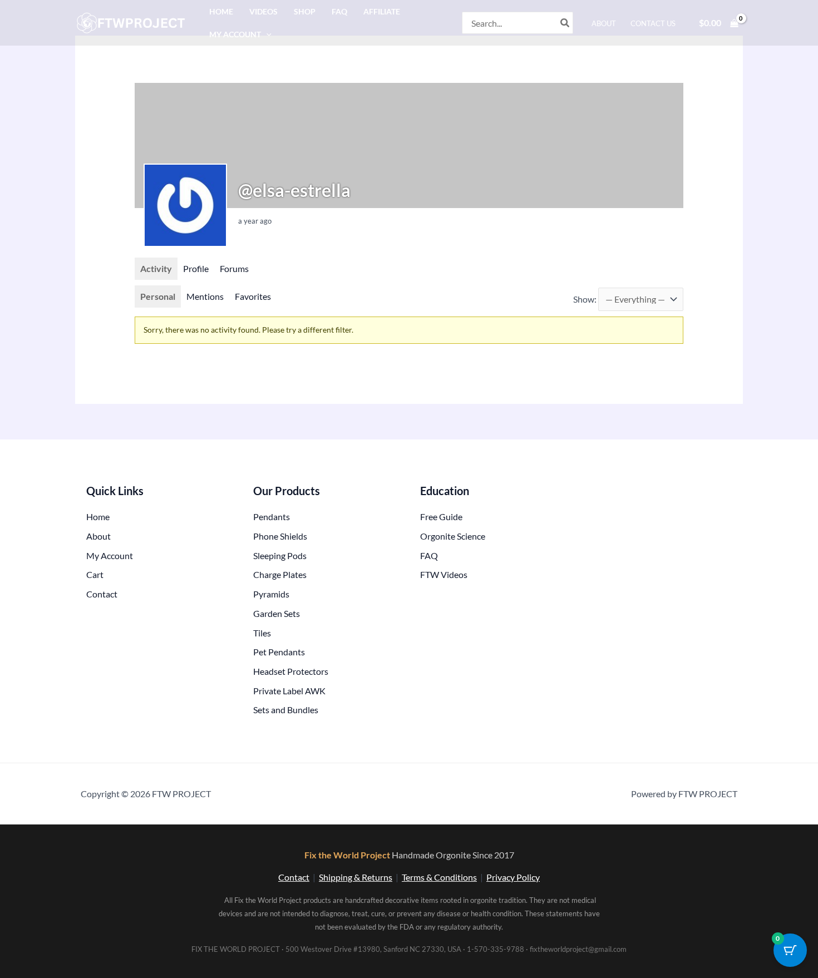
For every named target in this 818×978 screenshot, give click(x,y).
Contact (293, 877)
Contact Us (653, 23)
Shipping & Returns (355, 877)
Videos (263, 11)
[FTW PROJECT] (132, 21)
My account (235, 34)
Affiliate (381, 11)
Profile (196, 268)
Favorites (253, 296)
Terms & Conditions (439, 877)
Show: (585, 299)
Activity (156, 268)
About (604, 23)
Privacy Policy (513, 877)
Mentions (205, 296)
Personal (157, 296)
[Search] (565, 22)
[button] (266, 34)
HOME (221, 11)
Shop (305, 11)
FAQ (339, 11)
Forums (234, 268)
